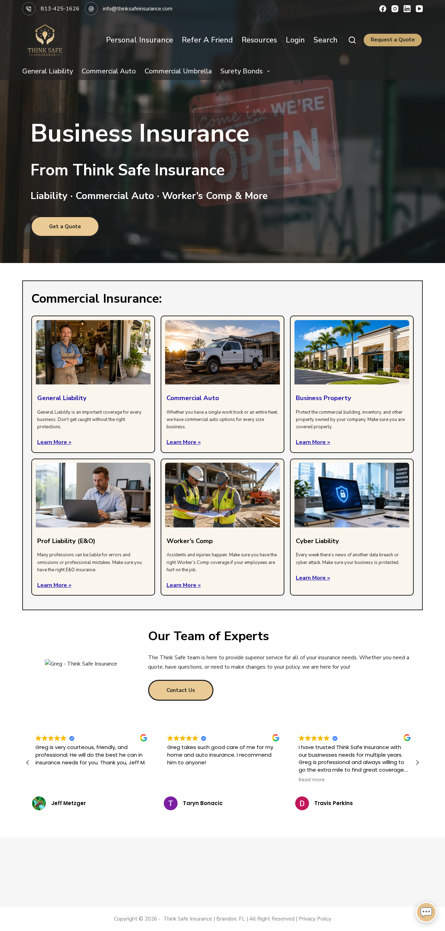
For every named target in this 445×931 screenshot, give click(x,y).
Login (295, 40)
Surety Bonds (241, 71)
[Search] (352, 40)
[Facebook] (382, 8)
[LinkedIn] (407, 8)
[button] (417, 762)
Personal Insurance (139, 40)
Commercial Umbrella (178, 71)
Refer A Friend (207, 40)
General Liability (47, 71)
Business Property (323, 398)
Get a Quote (65, 226)
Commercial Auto (109, 71)
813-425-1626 (60, 9)
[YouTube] (419, 8)
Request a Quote (393, 39)
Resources (259, 40)
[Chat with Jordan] (426, 912)
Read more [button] (312, 780)
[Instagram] (394, 8)
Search (326, 40)
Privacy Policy (315, 918)
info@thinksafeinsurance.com (137, 9)
